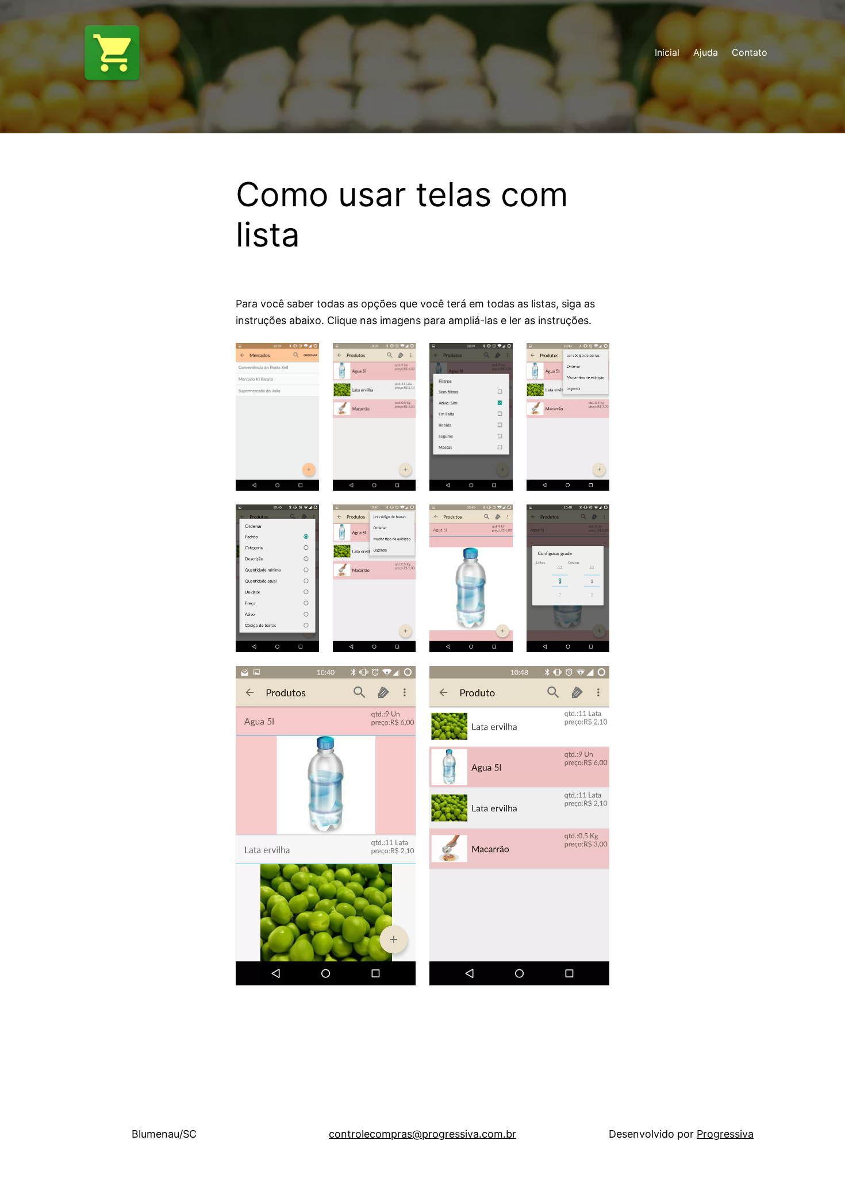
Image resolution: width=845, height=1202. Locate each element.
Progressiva (725, 1134)
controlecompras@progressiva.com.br (422, 1134)
